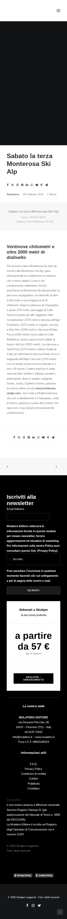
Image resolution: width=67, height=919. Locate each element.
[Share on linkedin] (27, 185)
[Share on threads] (17, 185)
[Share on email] (46, 185)
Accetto (18, 559)
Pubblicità (33, 783)
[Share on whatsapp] (32, 185)
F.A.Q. (33, 764)
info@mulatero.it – (23, 737)
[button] (58, 10)
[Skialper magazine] (23, 10)
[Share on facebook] (7, 185)
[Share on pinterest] (22, 185)
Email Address (15, 508)
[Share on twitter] (12, 185)
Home (24, 217)
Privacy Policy (47, 550)
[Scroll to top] (60, 911)
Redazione (13, 194)
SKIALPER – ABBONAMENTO (33, 678)
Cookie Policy (45, 875)
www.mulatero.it (45, 737)
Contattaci (33, 788)
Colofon (33, 778)
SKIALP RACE (38, 217)
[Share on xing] (41, 185)
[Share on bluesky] (36, 185)
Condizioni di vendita (33, 773)
